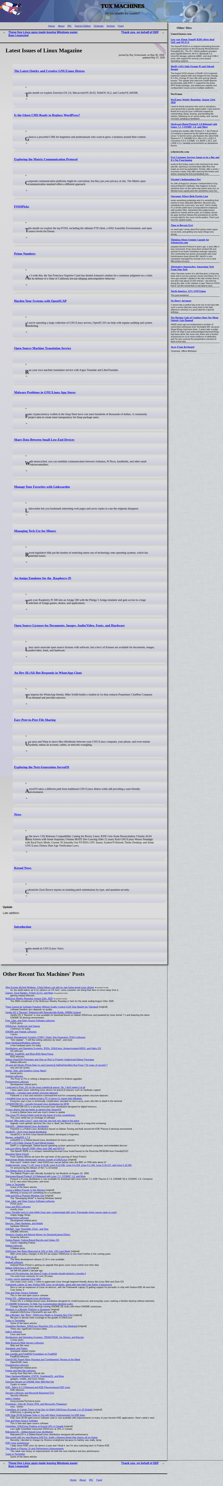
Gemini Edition (83, 26)
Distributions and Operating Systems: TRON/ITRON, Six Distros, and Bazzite (44, 1337)
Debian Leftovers (13, 1245)
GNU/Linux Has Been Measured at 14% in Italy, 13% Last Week (37, 1251)
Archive (111, 26)
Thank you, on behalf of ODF (140, 32)
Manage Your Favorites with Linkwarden (42, 486)
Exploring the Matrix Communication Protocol (46, 159)
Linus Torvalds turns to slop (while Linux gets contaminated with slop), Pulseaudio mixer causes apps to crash (61, 1212)
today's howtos (12, 1398)
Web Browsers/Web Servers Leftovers (24, 1343)
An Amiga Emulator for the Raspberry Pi (42, 578)
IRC (69, 26)
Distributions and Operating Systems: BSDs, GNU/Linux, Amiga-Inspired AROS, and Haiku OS (53, 1048)
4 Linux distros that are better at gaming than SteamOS (33, 1109)
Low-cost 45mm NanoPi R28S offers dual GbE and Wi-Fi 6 (34, 1148)
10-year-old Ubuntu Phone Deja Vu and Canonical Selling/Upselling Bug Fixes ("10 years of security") (56, 1065)
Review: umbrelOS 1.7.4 (17, 1137)
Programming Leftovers (17, 1081)
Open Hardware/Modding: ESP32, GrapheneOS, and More (34, 1376)
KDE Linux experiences (17, 1443)
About (61, 26)
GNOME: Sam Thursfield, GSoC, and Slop (26, 1229)
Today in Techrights (15, 1184)
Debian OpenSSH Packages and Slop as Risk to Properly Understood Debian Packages (49, 1059)
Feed (121, 26)
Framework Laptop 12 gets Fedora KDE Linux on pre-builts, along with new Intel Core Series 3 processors (58, 1284)
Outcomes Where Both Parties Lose (189, 196)
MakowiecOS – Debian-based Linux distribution (29, 1432)
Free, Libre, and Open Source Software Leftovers (30, 1020)
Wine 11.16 (11, 1257)
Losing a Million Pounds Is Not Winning (25, 1190)
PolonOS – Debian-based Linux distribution (27, 1126)
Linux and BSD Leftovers (18, 1206)
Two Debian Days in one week (20, 1170)
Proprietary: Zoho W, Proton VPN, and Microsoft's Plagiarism (36, 1404)
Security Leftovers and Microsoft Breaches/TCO (29, 1393)
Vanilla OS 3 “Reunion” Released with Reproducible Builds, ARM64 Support (43, 1012)
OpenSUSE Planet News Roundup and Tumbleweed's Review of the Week (42, 1359)
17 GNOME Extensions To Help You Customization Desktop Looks (39, 1304)
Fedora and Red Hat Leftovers (20, 1370)
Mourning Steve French (17, 1154)
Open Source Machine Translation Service (42, 348)
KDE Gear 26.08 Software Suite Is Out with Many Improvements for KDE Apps (45, 1415)
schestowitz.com (180, 151)
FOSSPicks (21, 206)
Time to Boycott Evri (182, 225)
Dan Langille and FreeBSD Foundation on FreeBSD (31, 1354)
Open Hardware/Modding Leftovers (22, 1043)
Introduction (22, 926)
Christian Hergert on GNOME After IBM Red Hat (29, 1381)
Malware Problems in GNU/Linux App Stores (45, 392)
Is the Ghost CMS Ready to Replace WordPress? (47, 115)
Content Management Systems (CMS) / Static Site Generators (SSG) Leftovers (45, 1037)
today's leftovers (13, 1331)
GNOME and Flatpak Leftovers (21, 1031)
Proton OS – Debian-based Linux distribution (27, 1298)
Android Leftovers (14, 1076)
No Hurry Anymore (181, 300)
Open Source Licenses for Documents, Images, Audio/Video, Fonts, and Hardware (69, 625)
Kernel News (22, 868)
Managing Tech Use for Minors (35, 531)
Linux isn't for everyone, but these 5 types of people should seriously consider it (45, 1273)
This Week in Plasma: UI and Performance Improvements (34, 1448)
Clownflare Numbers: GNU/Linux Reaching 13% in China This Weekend (41, 1326)
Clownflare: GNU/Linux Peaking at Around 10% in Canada (34, 1426)
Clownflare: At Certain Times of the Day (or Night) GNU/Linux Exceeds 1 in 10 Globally (49, 1409)
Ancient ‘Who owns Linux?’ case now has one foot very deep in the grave (42, 1120)
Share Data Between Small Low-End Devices (44, 439)
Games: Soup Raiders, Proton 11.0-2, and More (29, 993)
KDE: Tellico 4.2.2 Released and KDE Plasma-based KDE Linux (37, 1387)
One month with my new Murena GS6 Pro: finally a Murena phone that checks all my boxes (51, 1437)
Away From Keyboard (182, 347)
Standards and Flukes (16, 1348)
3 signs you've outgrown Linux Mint (23, 1279)
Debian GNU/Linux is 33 (17, 1268)
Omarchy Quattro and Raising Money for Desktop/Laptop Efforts (37, 1234)
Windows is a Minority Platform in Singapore (27, 1309)
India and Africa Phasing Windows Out (24, 1195)
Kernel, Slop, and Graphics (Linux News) (25, 1070)
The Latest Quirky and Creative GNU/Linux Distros (49, 71)
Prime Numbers (25, 253)
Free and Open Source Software (21, 1292)
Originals (98, 26)
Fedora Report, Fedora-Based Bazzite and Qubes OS (32, 1240)
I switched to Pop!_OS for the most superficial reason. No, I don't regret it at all (45, 1087)
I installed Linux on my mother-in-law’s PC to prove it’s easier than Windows (43, 1098)
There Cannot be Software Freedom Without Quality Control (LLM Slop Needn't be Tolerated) (51, 1007)
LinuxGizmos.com (181, 34)
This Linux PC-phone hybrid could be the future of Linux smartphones (40, 1115)
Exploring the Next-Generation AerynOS (41, 767)
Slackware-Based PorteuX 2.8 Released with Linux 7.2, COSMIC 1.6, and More (194, 125)
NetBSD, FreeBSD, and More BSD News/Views (29, 1054)
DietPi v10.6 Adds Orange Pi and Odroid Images (29, 1143)
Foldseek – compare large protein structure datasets (31, 1093)
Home (51, 26)
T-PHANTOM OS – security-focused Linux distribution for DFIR (37, 1104)
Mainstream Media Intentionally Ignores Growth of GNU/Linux (36, 1159)
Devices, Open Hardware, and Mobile (24, 1223)
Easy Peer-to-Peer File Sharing (35, 720)
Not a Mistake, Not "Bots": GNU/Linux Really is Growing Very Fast (39, 1315)
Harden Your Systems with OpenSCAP (40, 301)
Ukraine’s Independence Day (186, 179)
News (17, 814)
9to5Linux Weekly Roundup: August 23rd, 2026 (29, 998)
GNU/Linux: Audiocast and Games (22, 1026)
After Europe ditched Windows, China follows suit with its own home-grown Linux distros (49, 987)
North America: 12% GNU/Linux (188, 291)
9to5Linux (176, 94)
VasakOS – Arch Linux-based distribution (26, 1132)
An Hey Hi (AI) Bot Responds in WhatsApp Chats (48, 672)
